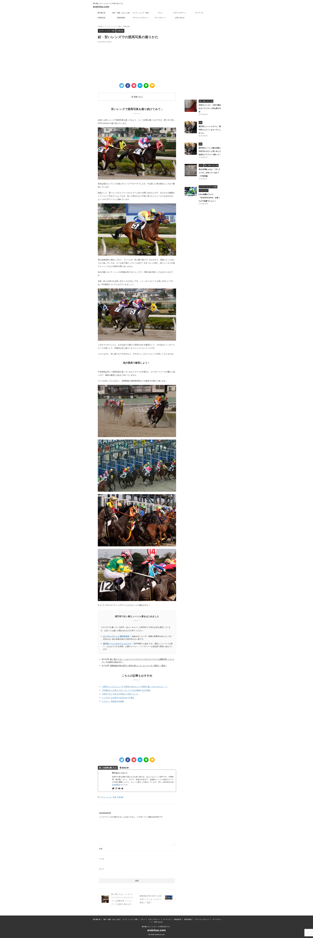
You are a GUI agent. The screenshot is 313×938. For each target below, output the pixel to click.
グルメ (160, 13)
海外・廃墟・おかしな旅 (121, 13)
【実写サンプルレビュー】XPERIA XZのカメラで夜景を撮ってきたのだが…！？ (135, 686)
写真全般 (120, 797)
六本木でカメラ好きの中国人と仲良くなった (120, 694)
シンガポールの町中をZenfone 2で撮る (118, 697)
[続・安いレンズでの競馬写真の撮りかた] (140, 85)
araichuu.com (101, 6)
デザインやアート (179, 13)
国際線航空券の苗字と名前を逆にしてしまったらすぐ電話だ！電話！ (138, 665)
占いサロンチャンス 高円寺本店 (116, 636)
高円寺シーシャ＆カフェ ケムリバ (117, 643)
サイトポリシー (160, 18)
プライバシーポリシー (141, 18)
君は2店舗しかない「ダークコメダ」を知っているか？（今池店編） (209, 172)
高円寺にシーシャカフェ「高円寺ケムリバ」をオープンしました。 (210, 129)
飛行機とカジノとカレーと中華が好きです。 (156, 926)
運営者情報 (121, 18)
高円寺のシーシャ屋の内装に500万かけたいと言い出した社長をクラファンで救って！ (210, 151)
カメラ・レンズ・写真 (141, 13)
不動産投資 (101, 18)
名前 (100, 849)
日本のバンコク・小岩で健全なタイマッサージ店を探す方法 (210, 108)
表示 (140, 97)
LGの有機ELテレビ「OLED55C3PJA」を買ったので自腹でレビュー (209, 197)
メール (101, 859)
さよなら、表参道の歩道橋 (113, 701)
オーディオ (199, 13)
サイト (101, 869)
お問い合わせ (179, 18)
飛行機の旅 (101, 13)
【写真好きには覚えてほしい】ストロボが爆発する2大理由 (126, 690)
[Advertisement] (137, 61)
